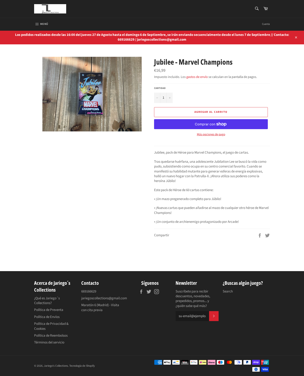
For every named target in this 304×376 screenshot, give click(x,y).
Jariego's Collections (56, 366)
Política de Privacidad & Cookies (51, 326)
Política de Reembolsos (51, 335)
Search (228, 291)
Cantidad (160, 88)
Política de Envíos (47, 316)
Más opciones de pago (211, 134)
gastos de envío (197, 77)
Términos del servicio (49, 342)
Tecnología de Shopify (82, 366)
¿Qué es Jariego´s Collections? (47, 301)
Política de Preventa (48, 309)
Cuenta (266, 24)
